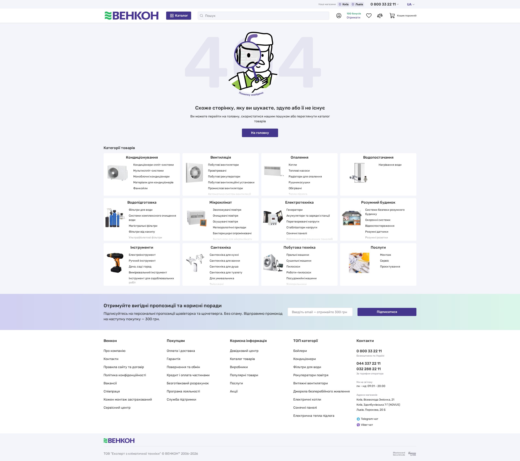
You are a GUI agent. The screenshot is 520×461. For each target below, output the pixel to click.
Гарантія (173, 359)
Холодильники (296, 284)
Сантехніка (221, 247)
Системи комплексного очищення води (152, 218)
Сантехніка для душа (224, 266)
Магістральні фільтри (143, 226)
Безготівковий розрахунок (188, 383)
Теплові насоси (299, 170)
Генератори (294, 210)
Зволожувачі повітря (227, 210)
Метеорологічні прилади (229, 227)
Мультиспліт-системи (148, 170)
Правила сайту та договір (124, 367)
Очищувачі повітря (225, 215)
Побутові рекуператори (224, 176)
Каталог (181, 15)
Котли (293, 165)
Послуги (378, 247)
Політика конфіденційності (125, 375)
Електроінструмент (142, 255)
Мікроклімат (220, 202)
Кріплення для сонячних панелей (309, 239)
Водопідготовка (141, 202)
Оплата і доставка (181, 351)
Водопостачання (378, 157)
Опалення (299, 157)
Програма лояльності (183, 391)
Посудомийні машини (301, 278)
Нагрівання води (390, 165)
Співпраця (112, 391)
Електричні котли (307, 399)
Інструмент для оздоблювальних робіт (151, 280)
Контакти (111, 359)
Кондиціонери (304, 359)
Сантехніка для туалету (226, 272)
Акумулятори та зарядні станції (308, 215)
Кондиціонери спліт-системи (153, 165)
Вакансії (110, 383)
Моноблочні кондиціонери (151, 176)
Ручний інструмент (142, 260)
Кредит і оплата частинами (188, 375)
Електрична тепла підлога (313, 416)
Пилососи (293, 266)
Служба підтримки (181, 399)
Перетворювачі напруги (302, 221)
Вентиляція (220, 157)
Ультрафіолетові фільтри (145, 237)
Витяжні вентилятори (310, 383)
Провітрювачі (217, 170)
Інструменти (141, 247)
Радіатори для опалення (305, 176)
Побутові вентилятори (223, 165)
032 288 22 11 (368, 369)
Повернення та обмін (183, 367)
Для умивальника (222, 278)
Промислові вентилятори (225, 188)
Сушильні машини (298, 260)
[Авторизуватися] (339, 16)
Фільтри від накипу (142, 231)
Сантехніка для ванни (225, 260)
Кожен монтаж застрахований (128, 399)
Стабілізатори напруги (301, 227)
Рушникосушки (299, 182)
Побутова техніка (299, 247)
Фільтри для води (141, 210)
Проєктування (390, 266)
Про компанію (115, 351)
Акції (234, 391)
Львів (359, 4)
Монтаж (385, 255)
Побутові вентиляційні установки (231, 182)
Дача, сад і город (140, 266)
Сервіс (384, 260)
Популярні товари (244, 375)
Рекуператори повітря (310, 375)
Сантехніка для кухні (224, 255)
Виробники (239, 367)
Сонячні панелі (296, 233)
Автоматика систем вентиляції (229, 194)
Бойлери (300, 351)
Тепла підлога (298, 194)
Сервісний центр (117, 407)
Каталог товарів (242, 359)
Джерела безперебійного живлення (321, 391)
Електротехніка (299, 202)
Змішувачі (216, 284)
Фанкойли (140, 188)
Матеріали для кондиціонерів (153, 182)
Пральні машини (297, 255)
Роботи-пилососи (298, 272)
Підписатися (387, 312)
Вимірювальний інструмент (148, 272)
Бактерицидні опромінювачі (232, 233)
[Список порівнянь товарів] (380, 16)
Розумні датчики (376, 231)
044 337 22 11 (368, 363)
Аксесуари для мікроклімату (232, 239)
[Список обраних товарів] (369, 16)
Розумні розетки (376, 237)
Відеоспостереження (379, 226)
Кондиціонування (142, 157)
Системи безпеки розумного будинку (385, 212)
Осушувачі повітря (225, 221)
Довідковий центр (244, 351)
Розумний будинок (378, 202)
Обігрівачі (295, 188)
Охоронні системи (377, 220)
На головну (260, 133)
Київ (345, 4)
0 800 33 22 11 (383, 4)
